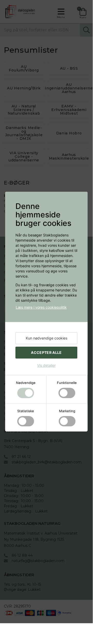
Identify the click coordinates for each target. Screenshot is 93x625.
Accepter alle (46, 352)
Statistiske (25, 411)
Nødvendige (26, 383)
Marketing (67, 411)
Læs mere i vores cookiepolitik (41, 307)
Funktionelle (67, 383)
